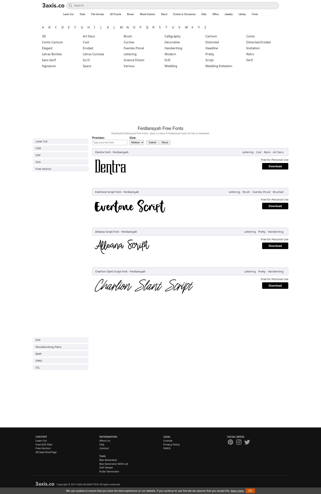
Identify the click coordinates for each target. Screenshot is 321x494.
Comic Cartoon (52, 42)
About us (104, 440)
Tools (82, 14)
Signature (49, 66)
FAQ (101, 444)
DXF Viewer (106, 467)
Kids (204, 14)
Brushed (278, 192)
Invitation (253, 48)
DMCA (167, 448)
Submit (152, 142)
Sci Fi (86, 60)
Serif (249, 60)
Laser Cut (68, 14)
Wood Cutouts (147, 14)
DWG (38, 360)
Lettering (130, 54)
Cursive (129, 42)
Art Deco (89, 36)
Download (275, 166)
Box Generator (108, 460)
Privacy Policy (171, 444)
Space (87, 66)
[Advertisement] (160, 98)
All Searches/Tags (45, 452)
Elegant (47, 48)
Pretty (209, 54)
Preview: (98, 138)
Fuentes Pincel (134, 48)
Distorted (212, 42)
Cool (86, 42)
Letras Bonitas (52, 54)
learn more (237, 491)
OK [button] (250, 491)
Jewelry (229, 14)
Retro (250, 54)
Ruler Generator (109, 471)
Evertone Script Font (108, 192)
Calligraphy (172, 36)
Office (215, 14)
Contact (104, 448)
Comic (250, 36)
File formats (97, 14)
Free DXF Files (43, 444)
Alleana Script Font (107, 231)
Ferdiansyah (120, 152)
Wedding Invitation (218, 66)
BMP (38, 354)
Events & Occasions (184, 14)
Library (242, 14)
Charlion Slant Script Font (111, 271)
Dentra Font (102, 152)
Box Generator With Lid (113, 464)
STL (37, 367)
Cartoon (211, 36)
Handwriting (173, 48)
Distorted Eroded (258, 42)
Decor (164, 14)
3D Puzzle (115, 14)
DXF (38, 155)
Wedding (171, 66)
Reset (165, 142)
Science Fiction (134, 60)
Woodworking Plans (48, 347)
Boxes (130, 14)
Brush (128, 36)
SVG (38, 162)
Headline (211, 48)
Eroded (88, 48)
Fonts (255, 14)
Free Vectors (43, 169)
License (167, 440)
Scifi (167, 60)
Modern (170, 54)
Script (209, 60)
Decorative (172, 42)
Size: (132, 138)
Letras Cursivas (93, 54)
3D (44, 36)
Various (129, 66)
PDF (38, 340)
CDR (38, 148)
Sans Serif (49, 60)
